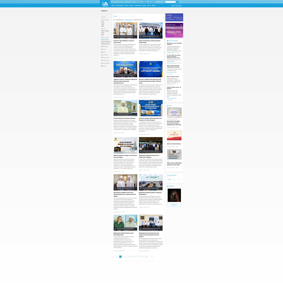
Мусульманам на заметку (117, 2)
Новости (131, 5)
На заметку (171, 186)
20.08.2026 (116, 97)
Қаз (180, 2)
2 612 (120, 171)
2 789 (146, 207)
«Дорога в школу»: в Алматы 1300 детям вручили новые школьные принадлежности (125, 81)
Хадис (102, 26)
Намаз (113, 5)
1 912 (146, 134)
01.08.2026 (141, 207)
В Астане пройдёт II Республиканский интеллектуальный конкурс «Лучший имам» (150, 81)
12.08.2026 (141, 134)
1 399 (120, 58)
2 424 (120, 132)
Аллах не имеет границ (174, 143)
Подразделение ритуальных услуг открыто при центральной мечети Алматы (149, 234)
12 (160, 229)
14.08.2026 (116, 132)
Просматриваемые (131, 16)
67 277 (174, 167)
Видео (144, 5)
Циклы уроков (120, 5)
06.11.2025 (169, 127)
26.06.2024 (169, 146)
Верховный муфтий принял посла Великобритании (123, 234)
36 (160, 37)
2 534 (120, 250)
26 (135, 75)
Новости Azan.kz (105, 39)
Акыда (102, 24)
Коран (102, 22)
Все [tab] (179, 179)
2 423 (146, 170)
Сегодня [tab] (169, 179)
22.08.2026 (116, 58)
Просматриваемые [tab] (171, 175)
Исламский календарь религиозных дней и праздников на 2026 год (174, 122)
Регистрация (178, 5)
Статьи (126, 5)
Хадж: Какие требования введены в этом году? (174, 163)
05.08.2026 (116, 212)
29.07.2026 (116, 250)
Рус (177, 2)
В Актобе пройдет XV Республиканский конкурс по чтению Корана (150, 119)
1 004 (146, 97)
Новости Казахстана (106, 41)
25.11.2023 (169, 167)
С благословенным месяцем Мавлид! (124, 118)
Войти (173, 5)
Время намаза (128, 2)
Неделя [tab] (174, 179)
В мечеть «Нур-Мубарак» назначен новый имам (124, 41)
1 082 (146, 53)
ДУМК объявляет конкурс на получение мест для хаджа (125, 156)
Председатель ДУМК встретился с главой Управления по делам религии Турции (125, 194)
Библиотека (138, 5)
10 (160, 189)
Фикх (102, 35)
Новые (115, 16)
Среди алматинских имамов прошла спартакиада (149, 41)
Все (114, 19)
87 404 (174, 127)
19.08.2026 (141, 97)
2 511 (120, 212)
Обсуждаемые (121, 16)
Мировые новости (105, 43)
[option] (174, 195)
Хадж (168, 161)
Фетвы (153, 5)
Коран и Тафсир (105, 30)
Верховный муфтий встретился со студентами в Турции (149, 156)
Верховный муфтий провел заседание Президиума (150, 193)
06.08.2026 (141, 170)
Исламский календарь (172, 119)
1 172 (120, 97)
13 (135, 37)
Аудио (149, 5)
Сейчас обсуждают (173, 40)
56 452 (174, 146)
